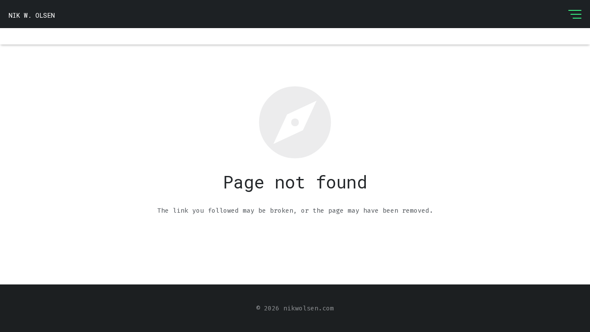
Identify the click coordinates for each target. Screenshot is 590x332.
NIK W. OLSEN (32, 15)
